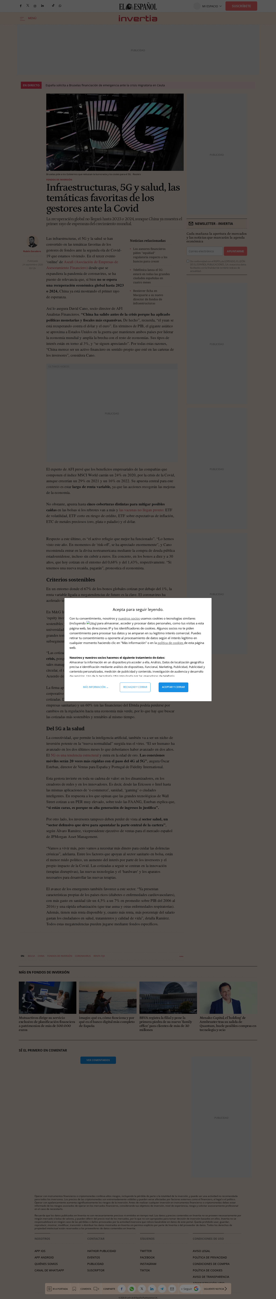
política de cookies (171, 643)
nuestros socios (129, 618)
